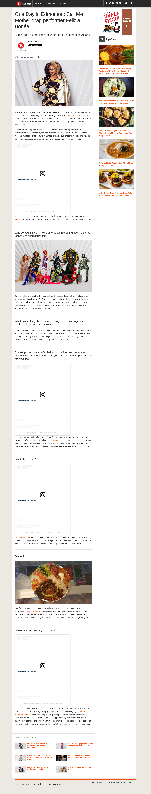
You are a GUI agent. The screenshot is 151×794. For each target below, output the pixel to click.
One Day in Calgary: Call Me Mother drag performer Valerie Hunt (81, 745)
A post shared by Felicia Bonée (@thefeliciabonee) (42, 211)
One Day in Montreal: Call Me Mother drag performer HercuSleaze (37, 745)
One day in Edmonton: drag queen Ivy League (80, 768)
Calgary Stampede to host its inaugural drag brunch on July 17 (80, 756)
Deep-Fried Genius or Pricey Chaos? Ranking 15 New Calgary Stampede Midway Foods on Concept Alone (115, 70)
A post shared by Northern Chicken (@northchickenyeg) (43, 532)
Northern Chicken (23, 537)
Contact (92, 782)
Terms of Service (111, 782)
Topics (38, 3)
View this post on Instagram (26, 179)
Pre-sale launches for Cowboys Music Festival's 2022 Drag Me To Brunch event (39, 757)
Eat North (36, 41)
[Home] (23, 3)
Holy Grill (56, 440)
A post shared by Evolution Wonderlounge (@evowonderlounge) (42, 703)
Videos (63, 3)
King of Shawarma (34, 611)
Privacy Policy (127, 782)
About (100, 782)
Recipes (51, 3)
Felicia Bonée (72, 115)
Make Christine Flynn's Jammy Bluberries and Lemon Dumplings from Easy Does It (116, 133)
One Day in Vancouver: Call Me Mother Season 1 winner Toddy (38, 768)
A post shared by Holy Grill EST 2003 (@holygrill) (43, 432)
